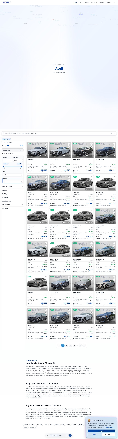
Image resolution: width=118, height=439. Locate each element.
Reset (21, 145)
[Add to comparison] (46, 146)
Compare (86, 2)
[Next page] (84, 345)
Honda (68, 424)
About (108, 2)
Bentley (57, 424)
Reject (94, 434)
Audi (5, 139)
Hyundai (74, 424)
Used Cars (39, 424)
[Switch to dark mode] (114, 2)
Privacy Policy (109, 427)
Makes (4, 172)
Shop (75, 2)
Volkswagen (33, 427)
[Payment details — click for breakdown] (42, 171)
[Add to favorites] (46, 144)
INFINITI (81, 424)
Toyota (25, 427)
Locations (101, 2)
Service (93, 2)
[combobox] (59, 133)
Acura (46, 424)
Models (5, 178)
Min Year (5, 157)
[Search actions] (114, 133)
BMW (62, 424)
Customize (108, 434)
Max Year (15, 157)
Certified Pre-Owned (29, 424)
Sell (81, 2)
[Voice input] (111, 133)
